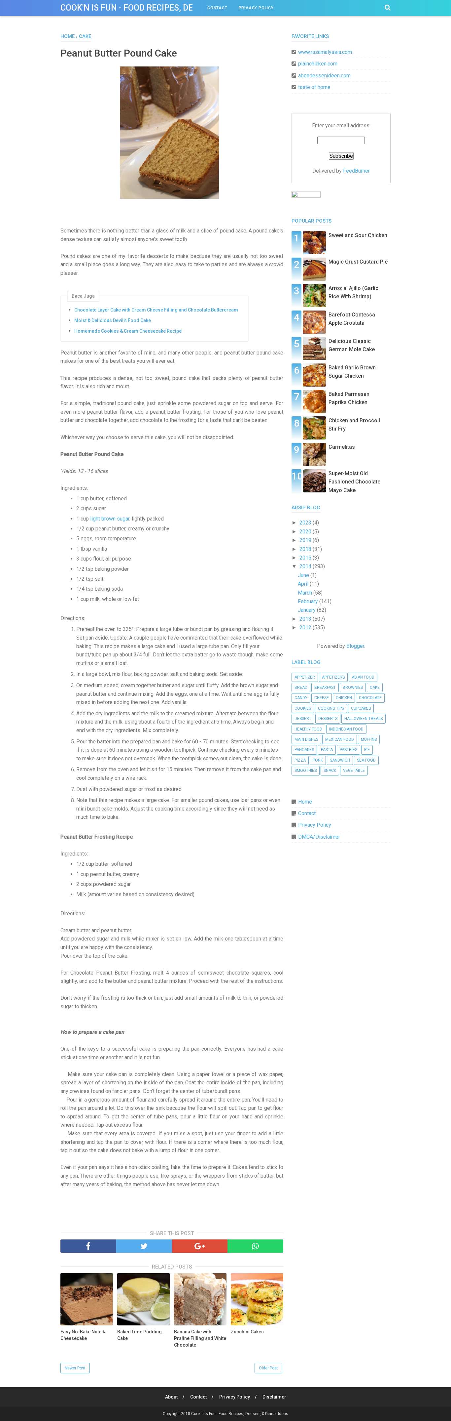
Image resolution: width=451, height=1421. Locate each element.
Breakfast (325, 687)
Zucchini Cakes (247, 1331)
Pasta (327, 749)
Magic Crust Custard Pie (358, 262)
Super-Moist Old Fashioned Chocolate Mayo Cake (354, 481)
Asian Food (363, 677)
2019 (306, 540)
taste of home (314, 87)
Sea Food (366, 760)
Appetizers (333, 677)
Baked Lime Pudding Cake (139, 1335)
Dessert (303, 718)
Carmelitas (342, 447)
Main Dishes (306, 739)
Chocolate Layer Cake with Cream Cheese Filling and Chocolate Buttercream (156, 310)
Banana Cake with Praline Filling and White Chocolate (200, 1338)
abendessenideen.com (324, 75)
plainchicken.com (317, 64)
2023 (306, 523)
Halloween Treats (363, 718)
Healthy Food (308, 729)
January (307, 610)
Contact (217, 8)
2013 (306, 619)
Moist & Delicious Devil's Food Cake (112, 320)
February (308, 601)
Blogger (355, 646)
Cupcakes (361, 708)
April (304, 584)
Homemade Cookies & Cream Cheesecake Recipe (128, 331)
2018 (306, 549)
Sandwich (340, 760)
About (171, 1397)
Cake (375, 687)
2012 (306, 627)
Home (305, 802)
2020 (306, 531)
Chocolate (370, 697)
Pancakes (304, 749)
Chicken (344, 697)
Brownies (353, 687)
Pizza (300, 760)
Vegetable (354, 770)
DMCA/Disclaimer (319, 837)
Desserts (327, 718)
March (305, 593)
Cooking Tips (331, 708)
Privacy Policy (256, 8)
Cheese (321, 697)
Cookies (303, 708)
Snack (330, 770)
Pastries (348, 749)
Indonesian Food (346, 729)
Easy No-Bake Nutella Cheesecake (83, 1335)
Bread (301, 687)
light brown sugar (109, 519)
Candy (301, 697)
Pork (318, 760)
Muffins (369, 739)
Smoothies (306, 770)
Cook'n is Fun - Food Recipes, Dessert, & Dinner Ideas (171, 8)
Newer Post (75, 1368)
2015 (306, 558)
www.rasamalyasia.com (325, 52)
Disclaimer (274, 1397)
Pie (367, 749)
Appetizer (305, 677)
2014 (306, 566)
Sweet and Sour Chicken (358, 235)
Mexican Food (339, 739)
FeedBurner (356, 171)
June (304, 575)
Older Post (268, 1368)
